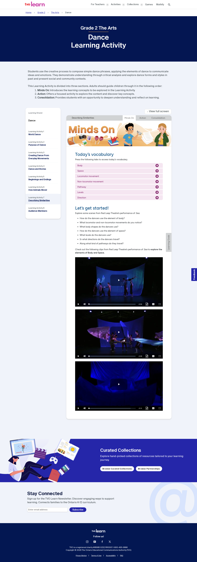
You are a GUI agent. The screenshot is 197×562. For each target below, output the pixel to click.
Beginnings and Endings (39, 179)
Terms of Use (96, 556)
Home (28, 12)
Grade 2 (41, 12)
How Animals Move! (37, 190)
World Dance (34, 134)
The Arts (55, 12)
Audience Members (37, 211)
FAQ (121, 556)
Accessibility (111, 556)
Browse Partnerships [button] (149, 469)
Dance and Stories (37, 169)
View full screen (158, 111)
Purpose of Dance (37, 145)
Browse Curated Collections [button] (117, 469)
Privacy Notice (81, 556)
